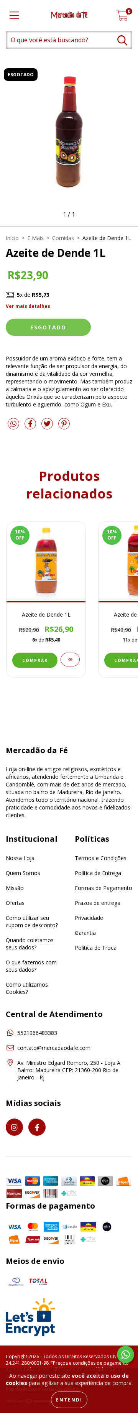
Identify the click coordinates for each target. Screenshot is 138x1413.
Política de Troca (96, 947)
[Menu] (14, 15)
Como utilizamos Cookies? (27, 988)
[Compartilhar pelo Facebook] (31, 427)
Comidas (63, 238)
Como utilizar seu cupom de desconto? (32, 921)
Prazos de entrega (97, 902)
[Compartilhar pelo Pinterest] (64, 427)
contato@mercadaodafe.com (53, 1047)
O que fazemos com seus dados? (31, 966)
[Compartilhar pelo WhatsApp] (13, 424)
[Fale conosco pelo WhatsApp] (125, 1354)
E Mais (35, 238)
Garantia (85, 932)
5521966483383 (37, 1032)
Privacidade (89, 917)
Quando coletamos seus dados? (30, 943)
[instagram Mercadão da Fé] (14, 1127)
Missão (15, 888)
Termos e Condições (101, 858)
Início (12, 238)
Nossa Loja (20, 858)
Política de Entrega (98, 873)
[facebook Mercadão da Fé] (37, 1127)
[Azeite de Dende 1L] (70, 659)
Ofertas (15, 902)
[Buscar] (122, 40)
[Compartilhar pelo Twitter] (47, 427)
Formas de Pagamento (103, 888)
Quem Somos (23, 873)
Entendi (69, 1400)
